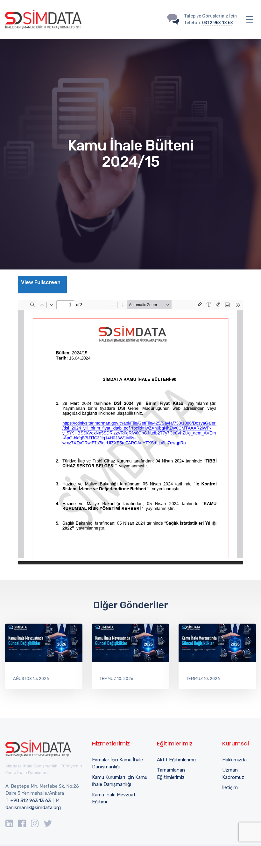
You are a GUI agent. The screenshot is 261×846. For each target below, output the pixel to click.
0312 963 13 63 (217, 22)
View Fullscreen (40, 282)
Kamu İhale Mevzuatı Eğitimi (114, 798)
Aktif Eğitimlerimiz (177, 760)
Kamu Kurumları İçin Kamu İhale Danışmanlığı (119, 780)
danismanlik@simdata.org (33, 807)
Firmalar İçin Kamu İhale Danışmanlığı (117, 763)
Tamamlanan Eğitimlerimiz (171, 773)
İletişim (230, 787)
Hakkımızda (234, 760)
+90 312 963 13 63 (31, 800)
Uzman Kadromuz (233, 773)
